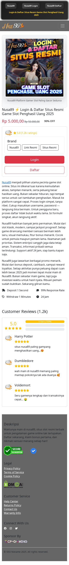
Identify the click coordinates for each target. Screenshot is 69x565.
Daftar (34, 170)
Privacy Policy (12, 468)
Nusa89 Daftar (54, 5)
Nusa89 (11, 5)
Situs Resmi (49, 147)
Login (34, 159)
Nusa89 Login (31, 5)
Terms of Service (14, 472)
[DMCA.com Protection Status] (13, 484)
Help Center (11, 501)
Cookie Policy (12, 476)
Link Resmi (30, 147)
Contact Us (10, 509)
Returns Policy (12, 505)
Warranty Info (12, 513)
